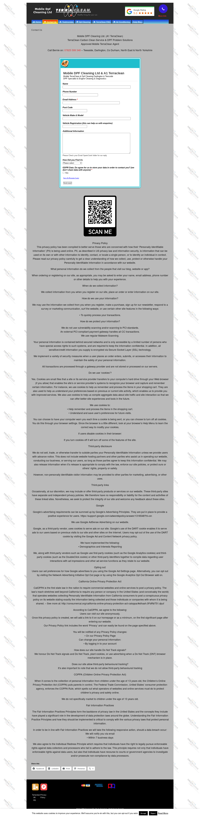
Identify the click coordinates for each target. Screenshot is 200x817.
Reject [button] (153, 813)
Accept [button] (143, 813)
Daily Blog (137, 22)
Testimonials (67, 22)
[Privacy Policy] (43, 787)
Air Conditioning (123, 22)
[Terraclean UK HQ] (35, 787)
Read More (163, 813)
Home (38, 22)
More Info (162, 16)
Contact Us (51, 22)
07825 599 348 (72, 50)
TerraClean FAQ (103, 22)
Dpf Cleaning (84, 22)
